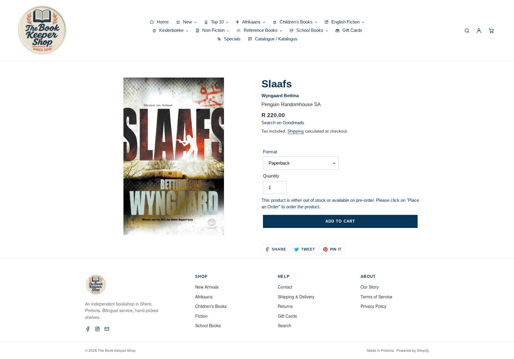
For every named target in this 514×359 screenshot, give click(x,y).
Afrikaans (204, 297)
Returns (285, 306)
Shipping (295, 131)
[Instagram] (97, 329)
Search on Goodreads (282, 122)
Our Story (370, 287)
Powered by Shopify (413, 350)
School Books (208, 325)
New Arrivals (207, 287)
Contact (285, 287)
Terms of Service (376, 297)
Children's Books (211, 306)
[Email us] (106, 329)
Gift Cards (287, 316)
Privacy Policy (373, 306)
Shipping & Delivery (296, 297)
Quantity (271, 175)
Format (270, 151)
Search (284, 325)
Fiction (201, 316)
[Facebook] (87, 329)
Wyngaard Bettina (280, 95)
